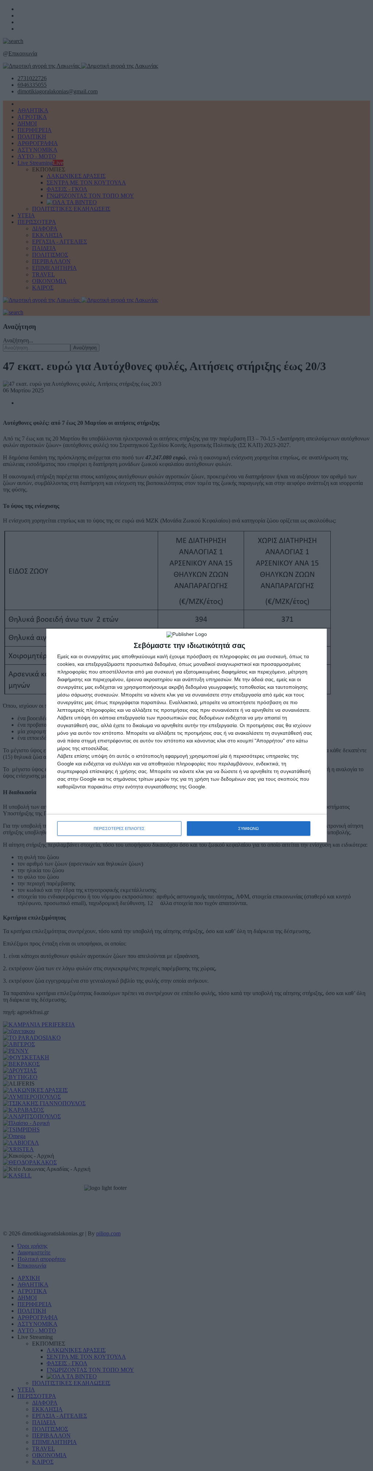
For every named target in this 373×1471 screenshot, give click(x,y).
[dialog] (186, 735)
